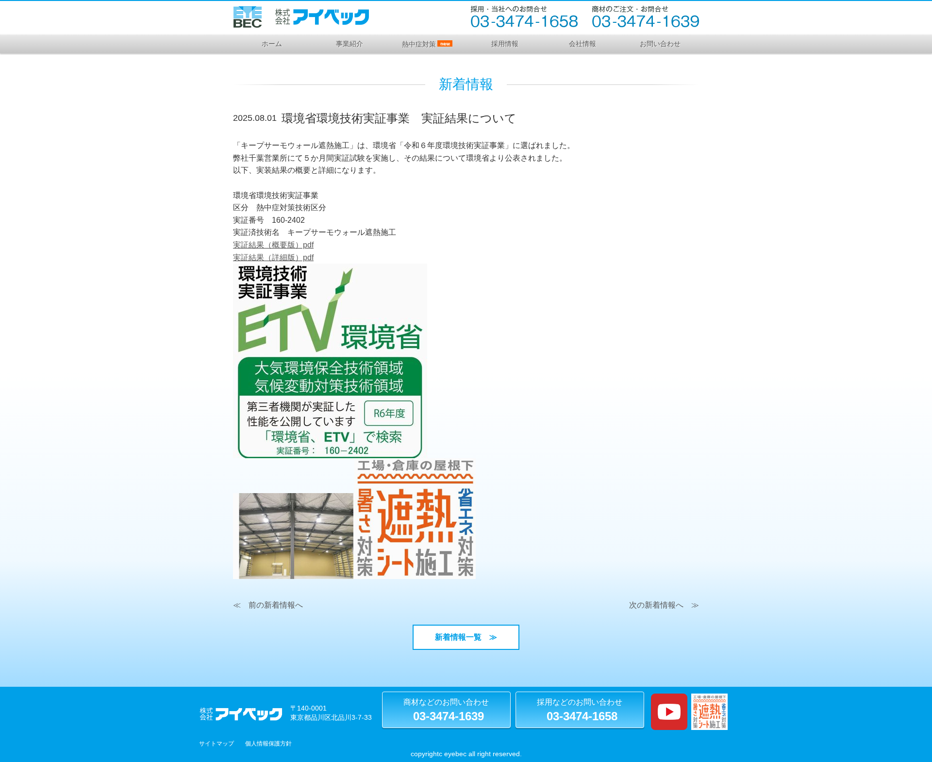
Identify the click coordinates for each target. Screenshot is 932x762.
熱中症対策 (425, 44)
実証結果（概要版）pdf (273, 245)
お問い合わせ (660, 44)
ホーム (272, 44)
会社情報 (582, 44)
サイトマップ (216, 743)
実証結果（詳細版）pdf (273, 257)
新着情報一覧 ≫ (470, 637)
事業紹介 (349, 44)
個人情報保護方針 (268, 743)
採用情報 (504, 44)
